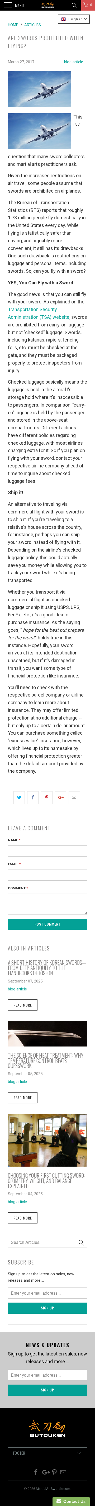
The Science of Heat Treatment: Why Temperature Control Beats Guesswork (45, 1060)
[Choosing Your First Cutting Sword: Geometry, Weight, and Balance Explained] (47, 1165)
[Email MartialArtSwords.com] (64, 1473)
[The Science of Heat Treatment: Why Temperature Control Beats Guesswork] (47, 1045)
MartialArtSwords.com (53, 1489)
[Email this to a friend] (74, 797)
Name (14, 840)
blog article (73, 62)
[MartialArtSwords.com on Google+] (45, 1473)
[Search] (74, 5)
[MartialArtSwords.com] (47, 5)
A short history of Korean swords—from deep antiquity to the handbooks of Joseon (47, 967)
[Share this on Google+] (60, 797)
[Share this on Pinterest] (46, 797)
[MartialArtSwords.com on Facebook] (36, 1473)
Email (14, 864)
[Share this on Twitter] (19, 797)
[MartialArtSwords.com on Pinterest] (55, 1473)
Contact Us (73, 1501)
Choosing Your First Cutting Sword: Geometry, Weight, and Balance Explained (46, 1180)
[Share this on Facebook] (33, 797)
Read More (22, 1005)
